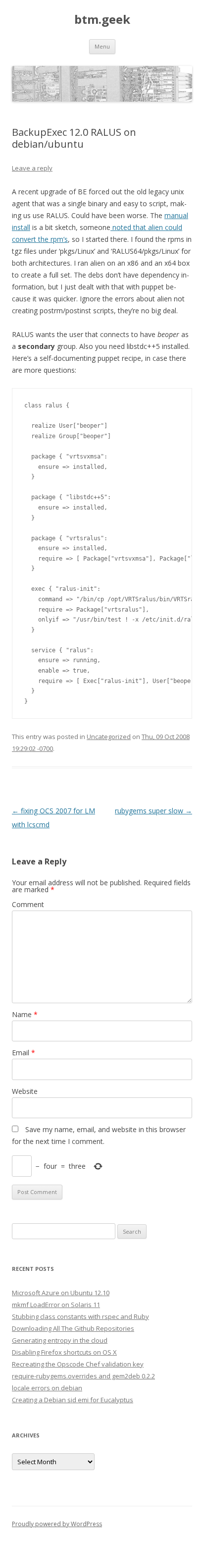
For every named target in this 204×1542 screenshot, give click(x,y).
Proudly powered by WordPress (57, 1524)
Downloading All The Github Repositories (73, 1328)
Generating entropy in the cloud (59, 1340)
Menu (102, 46)
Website (25, 1091)
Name (25, 1014)
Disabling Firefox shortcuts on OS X (64, 1352)
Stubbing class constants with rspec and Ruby (80, 1316)
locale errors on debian (47, 1387)
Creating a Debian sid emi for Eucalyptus (72, 1399)
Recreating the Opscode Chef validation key (78, 1364)
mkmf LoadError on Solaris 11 (56, 1304)
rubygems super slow (153, 810)
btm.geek (102, 19)
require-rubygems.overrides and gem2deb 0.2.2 (83, 1375)
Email (23, 1052)
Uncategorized (109, 736)
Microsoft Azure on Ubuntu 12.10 (60, 1292)
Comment (28, 904)
